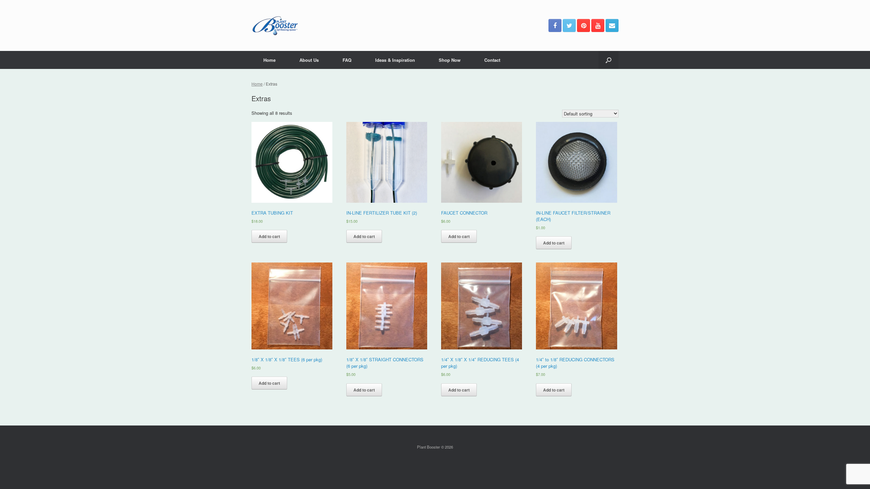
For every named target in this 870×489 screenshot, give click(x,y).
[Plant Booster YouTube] (597, 25)
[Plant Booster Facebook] (555, 25)
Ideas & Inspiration (395, 60)
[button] (608, 60)
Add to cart (269, 236)
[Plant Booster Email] (612, 25)
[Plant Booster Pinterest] (583, 25)
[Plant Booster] (274, 25)
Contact (492, 60)
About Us (309, 60)
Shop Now (449, 60)
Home (269, 60)
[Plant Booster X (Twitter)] (569, 25)
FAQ (347, 60)
